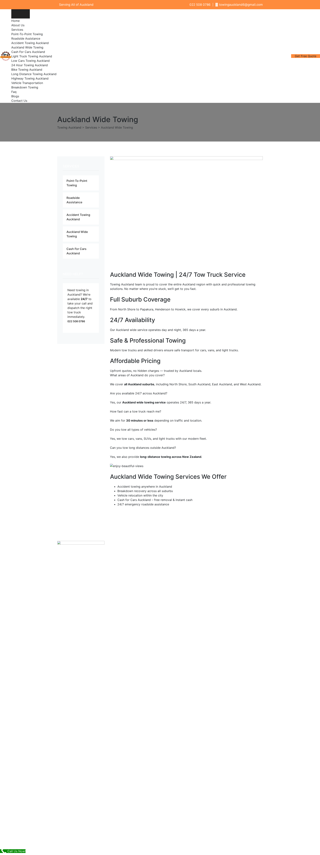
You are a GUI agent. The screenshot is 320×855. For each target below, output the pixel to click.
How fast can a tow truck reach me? (135, 411)
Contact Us (19, 100)
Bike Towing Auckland (26, 69)
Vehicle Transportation (27, 83)
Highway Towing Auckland (30, 78)
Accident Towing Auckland (30, 43)
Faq (13, 92)
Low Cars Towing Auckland (30, 61)
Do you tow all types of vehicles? (133, 429)
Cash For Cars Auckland (28, 52)
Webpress (210, 840)
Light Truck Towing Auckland (31, 56)
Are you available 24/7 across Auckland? (138, 393)
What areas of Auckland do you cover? (137, 375)
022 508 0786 (76, 321)
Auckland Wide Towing (27, 47)
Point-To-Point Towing (27, 34)
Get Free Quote (305, 56)
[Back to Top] (312, 849)
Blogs (15, 96)
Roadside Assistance (25, 38)
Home (15, 21)
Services (17, 29)
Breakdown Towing (24, 87)
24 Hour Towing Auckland (29, 65)
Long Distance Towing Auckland (33, 74)
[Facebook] (218, 554)
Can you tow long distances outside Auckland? (143, 448)
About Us (17, 25)
